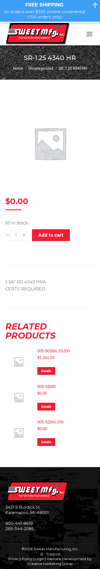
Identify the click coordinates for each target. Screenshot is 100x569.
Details (46, 371)
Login (39, 559)
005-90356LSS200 (53, 351)
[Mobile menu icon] (89, 34)
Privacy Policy (20, 559)
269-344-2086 (19, 528)
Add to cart (50, 235)
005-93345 (46, 386)
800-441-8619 (19, 523)
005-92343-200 (50, 422)
